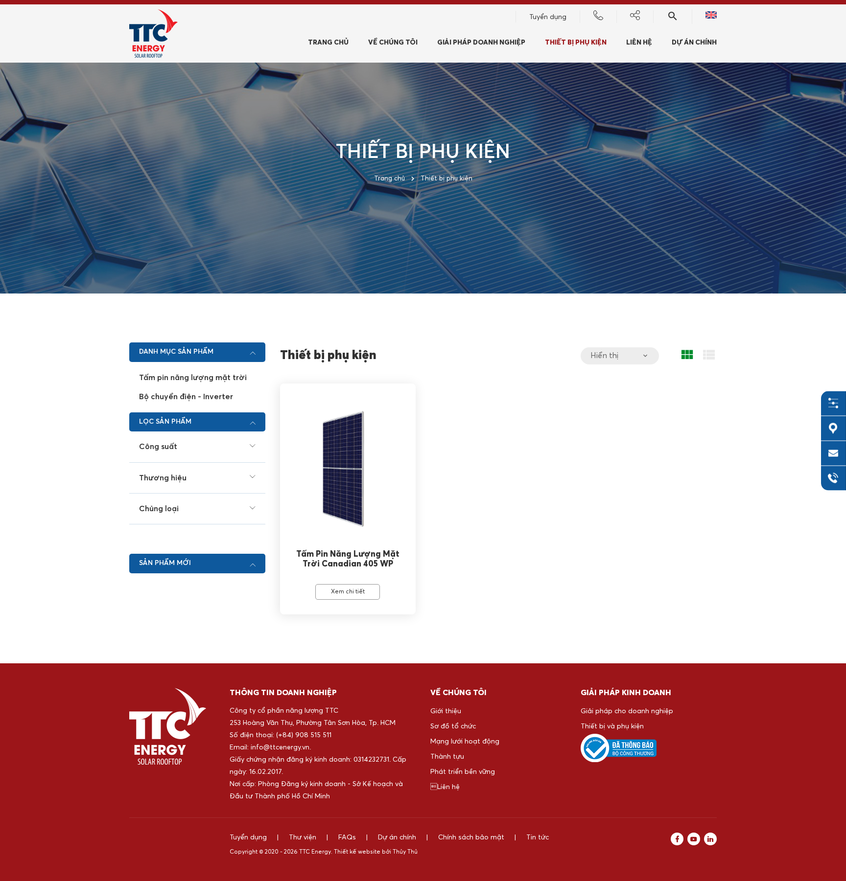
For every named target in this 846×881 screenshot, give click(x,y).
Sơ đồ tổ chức (453, 726)
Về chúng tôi (393, 42)
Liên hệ (445, 787)
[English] (711, 16)
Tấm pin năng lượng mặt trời (193, 378)
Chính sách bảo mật (471, 837)
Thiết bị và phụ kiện (612, 726)
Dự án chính (694, 42)
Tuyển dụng (547, 17)
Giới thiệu (445, 711)
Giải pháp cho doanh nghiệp (627, 711)
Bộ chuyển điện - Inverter (186, 397)
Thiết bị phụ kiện (576, 42)
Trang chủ (328, 42)
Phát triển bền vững (462, 771)
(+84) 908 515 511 (303, 735)
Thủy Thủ (405, 852)
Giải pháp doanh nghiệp (481, 42)
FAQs (347, 837)
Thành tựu (447, 756)
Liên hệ (639, 42)
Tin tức (537, 837)
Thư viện (302, 837)
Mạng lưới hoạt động (464, 741)
